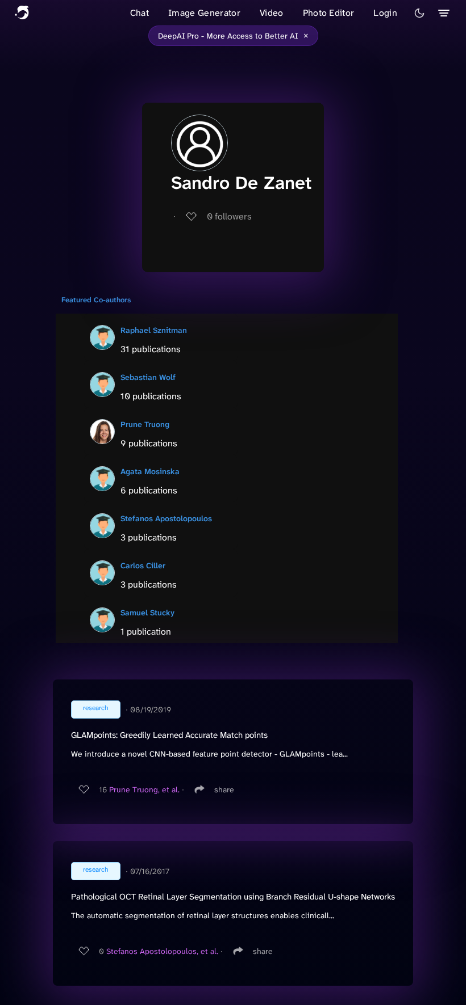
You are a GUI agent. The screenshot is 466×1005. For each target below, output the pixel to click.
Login (385, 13)
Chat (139, 13)
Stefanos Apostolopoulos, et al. (162, 951)
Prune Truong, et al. (144, 789)
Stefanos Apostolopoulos (166, 518)
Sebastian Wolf (148, 377)
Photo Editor (329, 13)
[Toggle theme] (419, 13)
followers (229, 216)
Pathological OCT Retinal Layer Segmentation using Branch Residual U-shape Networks (233, 896)
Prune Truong (144, 424)
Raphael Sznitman (153, 330)
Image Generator (204, 13)
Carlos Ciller (142, 565)
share (224, 789)
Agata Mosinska (150, 471)
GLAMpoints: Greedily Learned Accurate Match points (169, 735)
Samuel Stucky (147, 612)
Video (272, 13)
